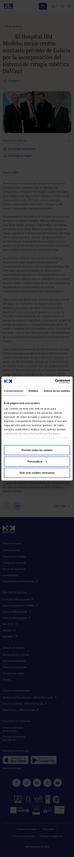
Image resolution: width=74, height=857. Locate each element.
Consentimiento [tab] (13, 390)
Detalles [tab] (33, 390)
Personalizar (35, 461)
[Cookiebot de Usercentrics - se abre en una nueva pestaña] (55, 381)
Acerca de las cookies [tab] (57, 390)
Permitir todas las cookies (37, 450)
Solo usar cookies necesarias (37, 472)
